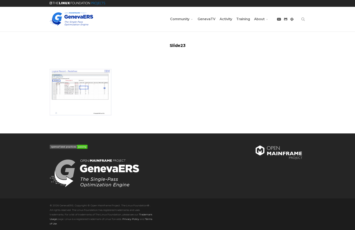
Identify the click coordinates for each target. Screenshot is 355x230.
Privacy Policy (130, 219)
